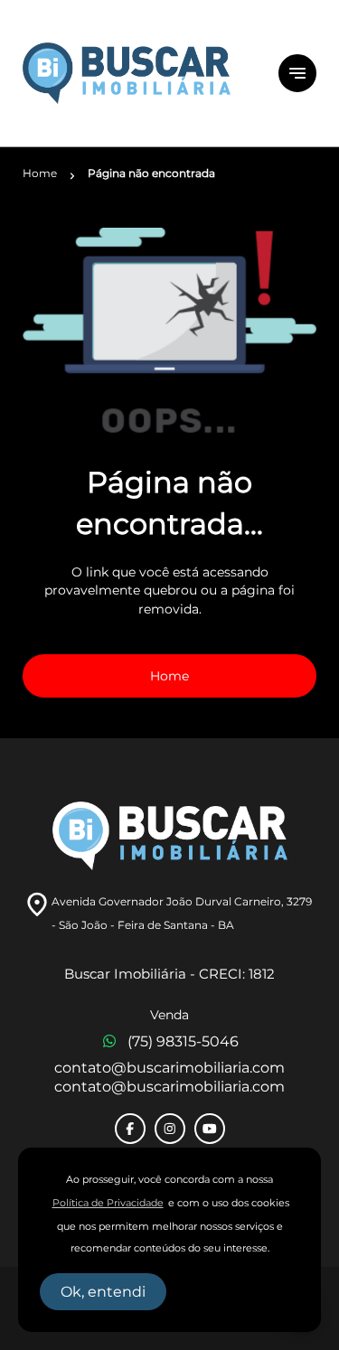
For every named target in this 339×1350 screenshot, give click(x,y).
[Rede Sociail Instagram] (170, 1128)
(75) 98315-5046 (183, 1041)
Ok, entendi (103, 1291)
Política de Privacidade (108, 1203)
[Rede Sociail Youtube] (210, 1128)
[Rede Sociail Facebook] (130, 1128)
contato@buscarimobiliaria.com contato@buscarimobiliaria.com (169, 1077)
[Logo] (140, 73)
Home (169, 676)
